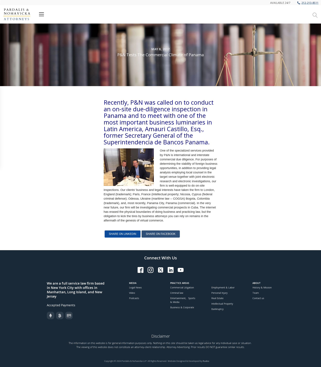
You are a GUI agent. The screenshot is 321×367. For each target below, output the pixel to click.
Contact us (258, 298)
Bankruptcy (217, 309)
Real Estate (217, 298)
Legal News (135, 287)
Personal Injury (219, 292)
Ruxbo (206, 360)
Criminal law (176, 292)
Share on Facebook (161, 233)
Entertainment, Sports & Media (182, 300)
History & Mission (262, 287)
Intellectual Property (222, 303)
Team (255, 292)
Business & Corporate (182, 307)
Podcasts (134, 298)
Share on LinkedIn (122, 233)
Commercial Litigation (182, 287)
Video (132, 292)
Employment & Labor (223, 287)
